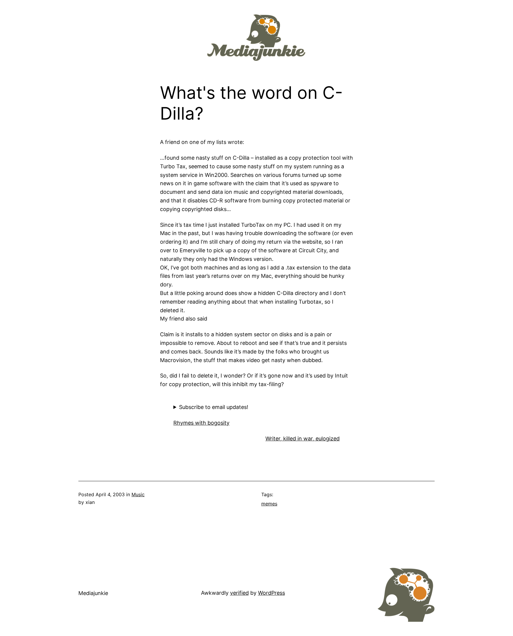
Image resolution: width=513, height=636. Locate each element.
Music (138, 494)
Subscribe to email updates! (213, 407)
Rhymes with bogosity (201, 423)
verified (239, 593)
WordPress (271, 593)
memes (269, 504)
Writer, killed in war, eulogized (302, 438)
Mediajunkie (93, 593)
